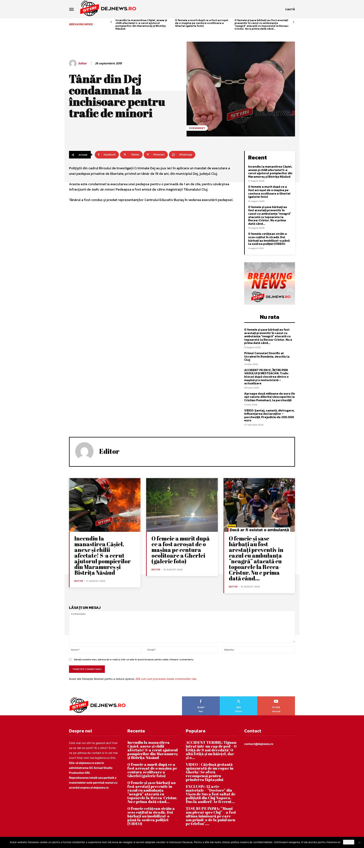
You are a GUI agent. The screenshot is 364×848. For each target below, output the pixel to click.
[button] (290, 9)
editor (82, 63)
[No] (359, 842)
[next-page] (293, 22)
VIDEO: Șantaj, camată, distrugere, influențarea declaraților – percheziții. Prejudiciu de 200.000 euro (269, 415)
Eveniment (197, 128)
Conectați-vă (238, 697)
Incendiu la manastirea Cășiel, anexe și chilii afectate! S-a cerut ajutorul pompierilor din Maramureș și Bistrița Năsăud (141, 24)
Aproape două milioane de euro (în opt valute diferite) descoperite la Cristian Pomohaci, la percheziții (269, 396)
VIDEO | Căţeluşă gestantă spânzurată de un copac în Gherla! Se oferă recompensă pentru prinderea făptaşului (209, 772)
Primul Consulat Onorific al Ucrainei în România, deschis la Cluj (266, 356)
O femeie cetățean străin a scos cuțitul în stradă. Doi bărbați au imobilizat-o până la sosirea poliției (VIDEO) (269, 238)
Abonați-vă (276, 697)
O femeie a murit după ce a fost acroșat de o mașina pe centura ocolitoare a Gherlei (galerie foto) (201, 23)
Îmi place (200, 697)
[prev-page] (111, 22)
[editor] (73, 63)
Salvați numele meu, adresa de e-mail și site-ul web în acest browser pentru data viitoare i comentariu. (134, 659)
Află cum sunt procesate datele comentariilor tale (166, 678)
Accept (348, 842)
